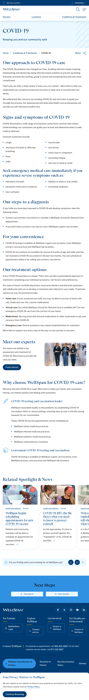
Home (6, 53)
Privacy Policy (33, 687)
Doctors (6, 17)
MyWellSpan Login (13, 627)
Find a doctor (12, 367)
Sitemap (82, 663)
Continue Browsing (15, 694)
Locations (36, 17)
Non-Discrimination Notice (65, 663)
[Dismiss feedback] (82, 562)
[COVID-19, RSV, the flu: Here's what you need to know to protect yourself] (53, 540)
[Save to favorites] (33, 489)
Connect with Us (36, 630)
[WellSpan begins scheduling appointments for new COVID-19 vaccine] (16, 544)
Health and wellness (13, 508)
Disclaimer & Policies (45, 663)
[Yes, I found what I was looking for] (70, 562)
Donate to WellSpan (57, 627)
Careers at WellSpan (78, 630)
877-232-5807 (57, 649)
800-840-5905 (61, 646)
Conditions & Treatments (74, 17)
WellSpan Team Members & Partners (20, 663)
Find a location (63, 594)
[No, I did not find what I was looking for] (77, 562)
